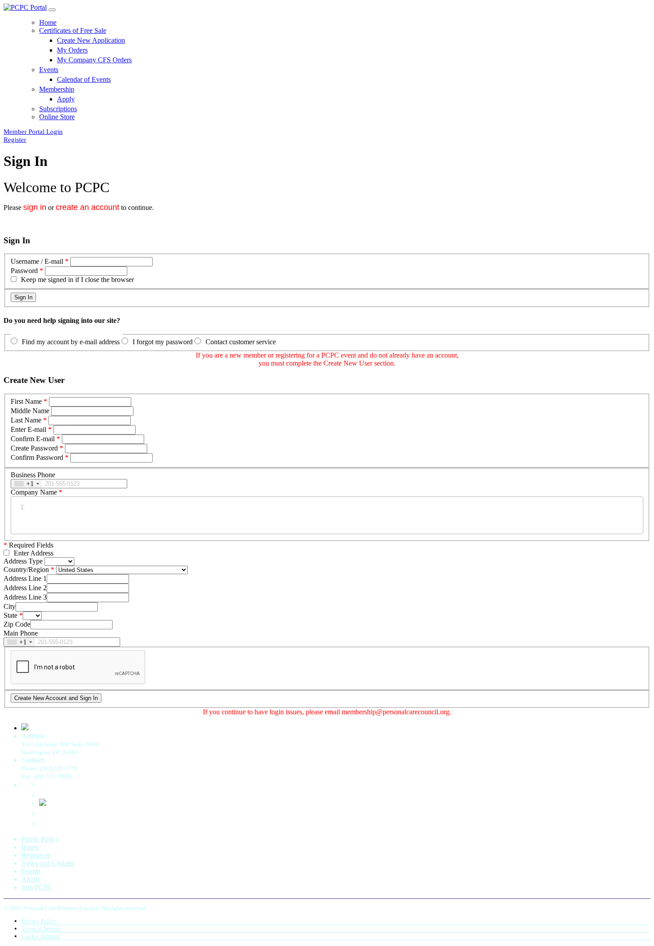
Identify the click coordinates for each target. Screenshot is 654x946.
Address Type (23, 561)
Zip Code (17, 624)
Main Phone (21, 633)
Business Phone (33, 475)
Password (24, 270)
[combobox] (26, 483)
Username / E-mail (37, 261)
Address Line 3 (25, 597)
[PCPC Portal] (25, 7)
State (10, 615)
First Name (26, 401)
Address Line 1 (25, 578)
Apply (66, 99)
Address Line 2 (25, 588)
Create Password (34, 448)
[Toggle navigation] (52, 9)
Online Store (57, 117)
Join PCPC (36, 887)
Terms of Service (41, 928)
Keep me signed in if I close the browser (77, 279)
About (30, 879)
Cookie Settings (40, 936)
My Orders (72, 50)
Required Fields (28, 545)
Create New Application (91, 40)
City (10, 606)
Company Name (34, 492)
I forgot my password (163, 342)
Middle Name (30, 411)
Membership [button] (56, 89)
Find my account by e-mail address (71, 342)
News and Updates (48, 863)
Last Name (26, 420)
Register (15, 139)
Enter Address (33, 553)
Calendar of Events (84, 79)
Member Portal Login (33, 131)
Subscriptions (58, 109)
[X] (42, 803)
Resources (35, 855)
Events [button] (48, 69)
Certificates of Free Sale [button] (72, 30)
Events (30, 871)
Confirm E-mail (33, 439)
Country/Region (26, 569)
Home (48, 22)
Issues (29, 847)
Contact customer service (241, 342)
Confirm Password (37, 457)
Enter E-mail (28, 429)
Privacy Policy (39, 921)
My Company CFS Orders (94, 60)
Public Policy (40, 839)
